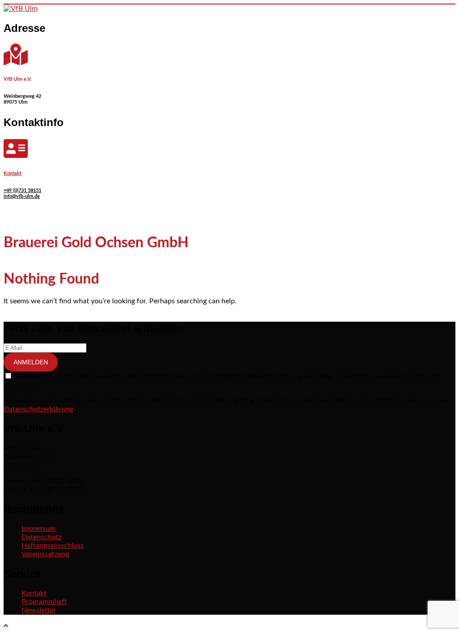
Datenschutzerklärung (38, 409)
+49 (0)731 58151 (22, 190)
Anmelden (30, 362)
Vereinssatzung (45, 554)
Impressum (39, 528)
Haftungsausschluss (53, 545)
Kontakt (13, 173)
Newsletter (39, 610)
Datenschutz (41, 537)
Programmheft (44, 601)
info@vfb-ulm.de (22, 196)
